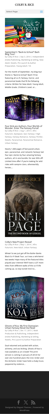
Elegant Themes (24, 407)
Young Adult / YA (23, 66)
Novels (14, 63)
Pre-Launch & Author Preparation (26, 339)
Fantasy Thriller (36, 137)
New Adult (18, 247)
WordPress (24, 410)
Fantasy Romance (20, 137)
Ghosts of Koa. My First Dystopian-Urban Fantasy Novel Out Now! (22, 326)
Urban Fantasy (11, 143)
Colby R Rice (13, 56)
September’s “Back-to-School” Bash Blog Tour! (22, 53)
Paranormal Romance (32, 140)
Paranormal (17, 140)
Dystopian (18, 134)
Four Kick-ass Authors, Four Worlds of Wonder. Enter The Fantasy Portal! (23, 127)
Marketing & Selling (29, 60)
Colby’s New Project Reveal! (18, 242)
